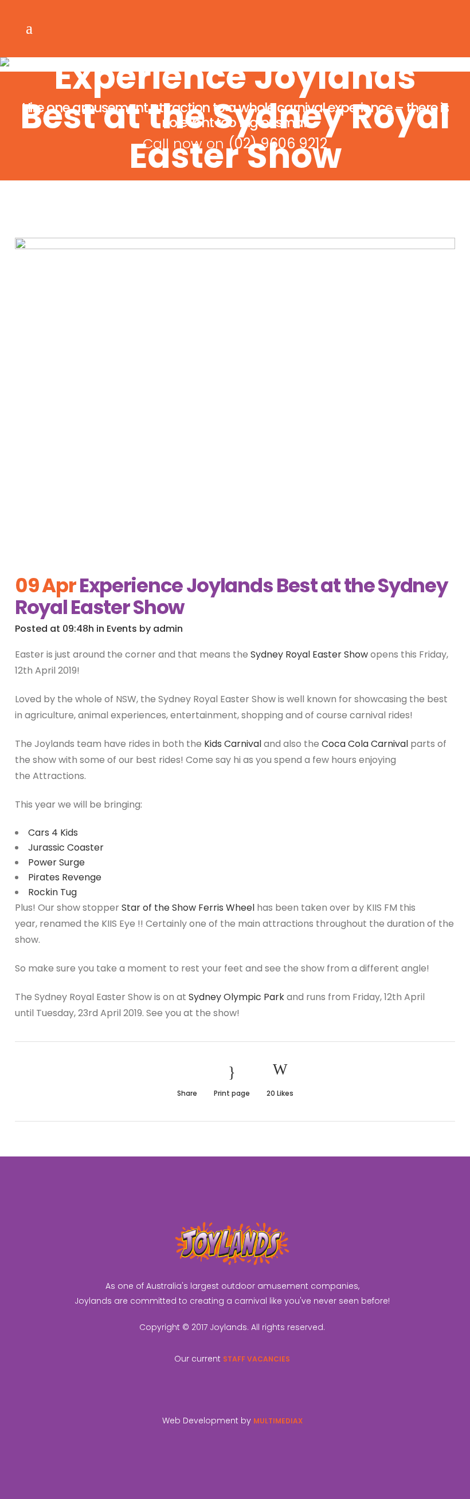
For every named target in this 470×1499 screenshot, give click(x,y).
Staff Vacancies (256, 1359)
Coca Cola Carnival (365, 743)
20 (280, 1093)
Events (122, 628)
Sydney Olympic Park (236, 997)
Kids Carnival (232, 743)
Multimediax (278, 1421)
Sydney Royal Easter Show (309, 654)
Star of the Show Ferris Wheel (188, 907)
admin (168, 628)
